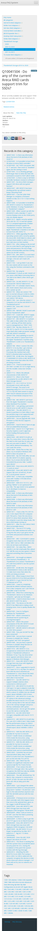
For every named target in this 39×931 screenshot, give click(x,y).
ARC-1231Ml (12, 908)
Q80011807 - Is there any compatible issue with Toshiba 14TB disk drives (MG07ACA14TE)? (19, 478)
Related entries (9, 107)
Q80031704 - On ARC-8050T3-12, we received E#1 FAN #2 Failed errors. (19, 283)
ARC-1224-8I (27, 904)
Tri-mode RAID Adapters (12, 55)
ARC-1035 (7, 889)
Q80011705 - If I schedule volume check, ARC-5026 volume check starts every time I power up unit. (20, 288)
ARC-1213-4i (15, 896)
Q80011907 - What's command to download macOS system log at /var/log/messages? (18, 617)
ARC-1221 (29, 899)
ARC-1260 (20, 908)
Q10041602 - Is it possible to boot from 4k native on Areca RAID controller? (20, 162)
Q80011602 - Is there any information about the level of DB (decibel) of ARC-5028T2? (19, 157)
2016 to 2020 (10, 49)
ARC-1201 (29, 889)
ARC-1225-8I (8, 906)
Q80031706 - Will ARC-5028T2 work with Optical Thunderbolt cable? (20, 312)
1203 (6, 880)
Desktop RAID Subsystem (13, 36)
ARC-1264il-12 (9, 911)
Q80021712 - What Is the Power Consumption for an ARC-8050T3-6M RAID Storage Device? (19, 379)
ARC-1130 (14, 889)
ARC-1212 (30, 894)
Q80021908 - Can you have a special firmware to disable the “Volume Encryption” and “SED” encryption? (19, 638)
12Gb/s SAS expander (24, 880)
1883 (6, 882)
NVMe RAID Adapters (11, 39)
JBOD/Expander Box (11, 33)
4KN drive (15, 882)
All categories (8, 20)
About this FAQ (8, 113)
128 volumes (12, 880)
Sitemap (7, 922)
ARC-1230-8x (25, 906)
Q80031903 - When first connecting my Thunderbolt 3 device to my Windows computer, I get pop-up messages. (20, 595)
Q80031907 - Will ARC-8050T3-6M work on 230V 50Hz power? (20, 629)
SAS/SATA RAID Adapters (12, 23)
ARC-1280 (28, 911)
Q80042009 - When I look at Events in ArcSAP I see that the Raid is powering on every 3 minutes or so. (19, 814)
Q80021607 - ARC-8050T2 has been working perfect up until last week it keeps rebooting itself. (19, 190)
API (22, 887)
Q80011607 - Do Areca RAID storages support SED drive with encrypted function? (19, 184)
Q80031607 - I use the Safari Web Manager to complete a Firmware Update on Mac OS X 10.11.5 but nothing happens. (20, 197)
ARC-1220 (22, 899)
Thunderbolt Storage (11, 41)
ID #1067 (34, 71)
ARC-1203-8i (15, 894)
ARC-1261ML (29, 908)
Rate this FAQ (21, 113)
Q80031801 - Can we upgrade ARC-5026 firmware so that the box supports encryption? (20, 420)
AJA (15, 885)
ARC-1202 (7, 892)
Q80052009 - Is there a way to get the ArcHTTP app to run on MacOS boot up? (20, 820)
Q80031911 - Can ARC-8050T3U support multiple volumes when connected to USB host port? (17, 682)
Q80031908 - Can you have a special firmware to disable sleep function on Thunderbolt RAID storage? (19, 644)
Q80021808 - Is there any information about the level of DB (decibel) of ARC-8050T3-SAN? (19, 501)
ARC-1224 (18, 904)
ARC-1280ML (8, 913)
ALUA (15, 887)
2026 (7, 44)
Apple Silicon (28, 887)
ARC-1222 (15, 901)
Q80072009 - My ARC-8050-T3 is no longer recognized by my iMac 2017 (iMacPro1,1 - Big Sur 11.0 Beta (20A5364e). (19, 832)
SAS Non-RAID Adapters (12, 28)
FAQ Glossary (17, 922)
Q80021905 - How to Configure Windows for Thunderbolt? (17, 612)
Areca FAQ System (9, 2)
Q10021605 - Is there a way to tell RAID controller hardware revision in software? (20, 179)
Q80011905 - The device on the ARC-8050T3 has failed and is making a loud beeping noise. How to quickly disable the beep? (20, 606)
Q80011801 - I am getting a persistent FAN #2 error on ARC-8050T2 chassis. (20, 407)
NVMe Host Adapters (11, 25)
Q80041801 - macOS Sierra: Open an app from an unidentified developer (20, 426)
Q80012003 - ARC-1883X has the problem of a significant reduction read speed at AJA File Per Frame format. (19, 763)
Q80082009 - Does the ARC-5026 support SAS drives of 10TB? (18, 838)
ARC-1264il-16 (19, 911)
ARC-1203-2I (23, 892)
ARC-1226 (16, 906)
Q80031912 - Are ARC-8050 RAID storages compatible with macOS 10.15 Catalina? (20, 715)
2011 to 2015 (10, 52)
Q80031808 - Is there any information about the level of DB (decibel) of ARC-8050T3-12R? (19, 508)
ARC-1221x (8, 901)
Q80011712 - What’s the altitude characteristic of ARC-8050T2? (17, 374)
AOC (19, 887)
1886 (10, 882)
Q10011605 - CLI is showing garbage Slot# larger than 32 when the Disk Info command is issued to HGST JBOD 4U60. (20, 174)
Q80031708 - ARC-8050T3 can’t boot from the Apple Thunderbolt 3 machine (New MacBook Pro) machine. (19, 402)
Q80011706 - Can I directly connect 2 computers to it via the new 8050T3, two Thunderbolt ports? (20, 302)
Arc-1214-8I (14, 899)
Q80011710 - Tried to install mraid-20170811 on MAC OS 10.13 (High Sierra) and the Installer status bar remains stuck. (20, 367)
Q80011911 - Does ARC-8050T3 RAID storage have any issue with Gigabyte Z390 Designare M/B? (19, 663)
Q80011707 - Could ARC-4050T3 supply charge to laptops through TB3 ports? (20, 316)
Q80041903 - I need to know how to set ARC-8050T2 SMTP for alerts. (20, 600)
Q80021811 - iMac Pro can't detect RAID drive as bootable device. (20, 525)
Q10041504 (10, 102)
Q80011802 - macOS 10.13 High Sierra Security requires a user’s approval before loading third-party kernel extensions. (19, 432)
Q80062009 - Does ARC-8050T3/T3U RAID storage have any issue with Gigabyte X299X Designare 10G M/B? (19, 825)
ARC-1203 (14, 892)
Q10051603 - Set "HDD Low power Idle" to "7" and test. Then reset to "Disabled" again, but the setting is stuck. (20, 167)
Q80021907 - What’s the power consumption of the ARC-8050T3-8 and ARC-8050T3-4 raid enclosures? (20, 624)
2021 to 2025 (10, 47)
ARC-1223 (23, 901)
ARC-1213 (7, 896)
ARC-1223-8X (10, 904)
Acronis (21, 882)
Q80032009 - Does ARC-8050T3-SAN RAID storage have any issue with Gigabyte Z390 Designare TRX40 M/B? (19, 808)
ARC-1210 (23, 894)
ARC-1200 (22, 889)
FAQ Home (7, 17)
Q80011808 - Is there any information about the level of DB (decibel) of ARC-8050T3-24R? (19, 495)
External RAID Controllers (13, 31)
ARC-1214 (24, 896)
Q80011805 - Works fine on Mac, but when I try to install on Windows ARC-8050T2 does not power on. (19, 452)
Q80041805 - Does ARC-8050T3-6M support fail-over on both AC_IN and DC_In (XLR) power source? (19, 472)
